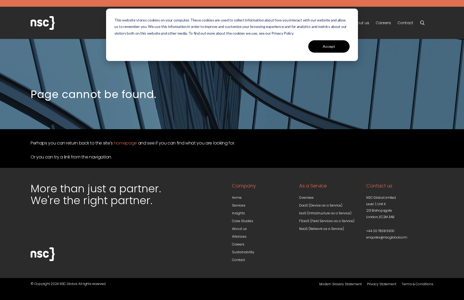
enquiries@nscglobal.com (386, 237)
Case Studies (242, 221)
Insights (238, 213)
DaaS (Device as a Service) (320, 205)
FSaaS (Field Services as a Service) (326, 221)
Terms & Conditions (417, 284)
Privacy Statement (381, 284)
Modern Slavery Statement (340, 284)
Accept (329, 46)
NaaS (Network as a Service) (321, 228)
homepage (125, 143)
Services (238, 205)
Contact (238, 260)
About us (239, 228)
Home (237, 197)
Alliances (239, 236)
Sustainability (243, 252)
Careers (238, 244)
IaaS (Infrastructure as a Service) (325, 213)
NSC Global (57, 23)
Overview (306, 197)
